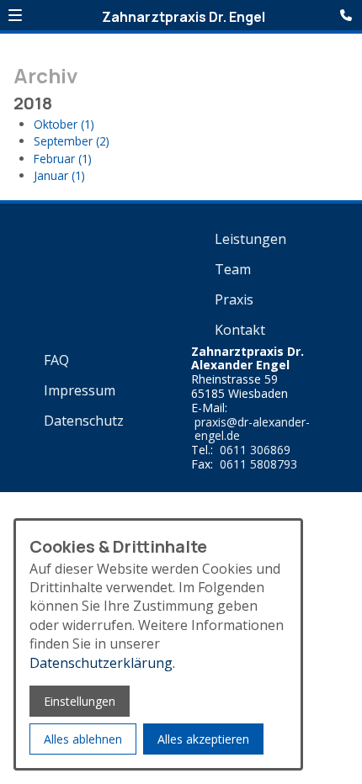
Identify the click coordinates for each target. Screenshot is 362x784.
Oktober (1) (64, 124)
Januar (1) (59, 175)
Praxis (234, 299)
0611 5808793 (258, 465)
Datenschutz (84, 420)
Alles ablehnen (83, 739)
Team (233, 269)
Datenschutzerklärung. (102, 663)
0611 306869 (255, 450)
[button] (15, 15)
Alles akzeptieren (203, 739)
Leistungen (250, 239)
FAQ (56, 360)
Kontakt (240, 329)
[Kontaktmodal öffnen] (348, 13)
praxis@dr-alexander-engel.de (252, 430)
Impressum (79, 390)
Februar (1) (63, 159)
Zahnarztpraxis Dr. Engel (183, 17)
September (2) (71, 141)
